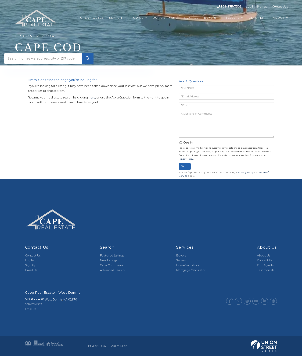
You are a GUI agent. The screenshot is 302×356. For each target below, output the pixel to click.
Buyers (181, 255)
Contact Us (280, 6)
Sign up (262, 6)
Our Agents (265, 265)
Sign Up (30, 265)
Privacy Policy (186, 158)
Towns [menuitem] (137, 17)
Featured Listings (112, 255)
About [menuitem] (279, 17)
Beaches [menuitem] (256, 17)
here (92, 97)
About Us (263, 255)
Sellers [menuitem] (233, 17)
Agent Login (119, 345)
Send (185, 166)
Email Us (31, 270)
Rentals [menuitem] (191, 17)
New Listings (108, 260)
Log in (250, 6)
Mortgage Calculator (191, 270)
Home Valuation (187, 265)
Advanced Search (112, 270)
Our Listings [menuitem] (164, 17)
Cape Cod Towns (111, 265)
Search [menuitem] (115, 17)
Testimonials (265, 270)
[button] (88, 58)
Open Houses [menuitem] (92, 17)
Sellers (181, 260)
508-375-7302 (231, 6)
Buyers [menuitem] (210, 17)
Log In (29, 260)
